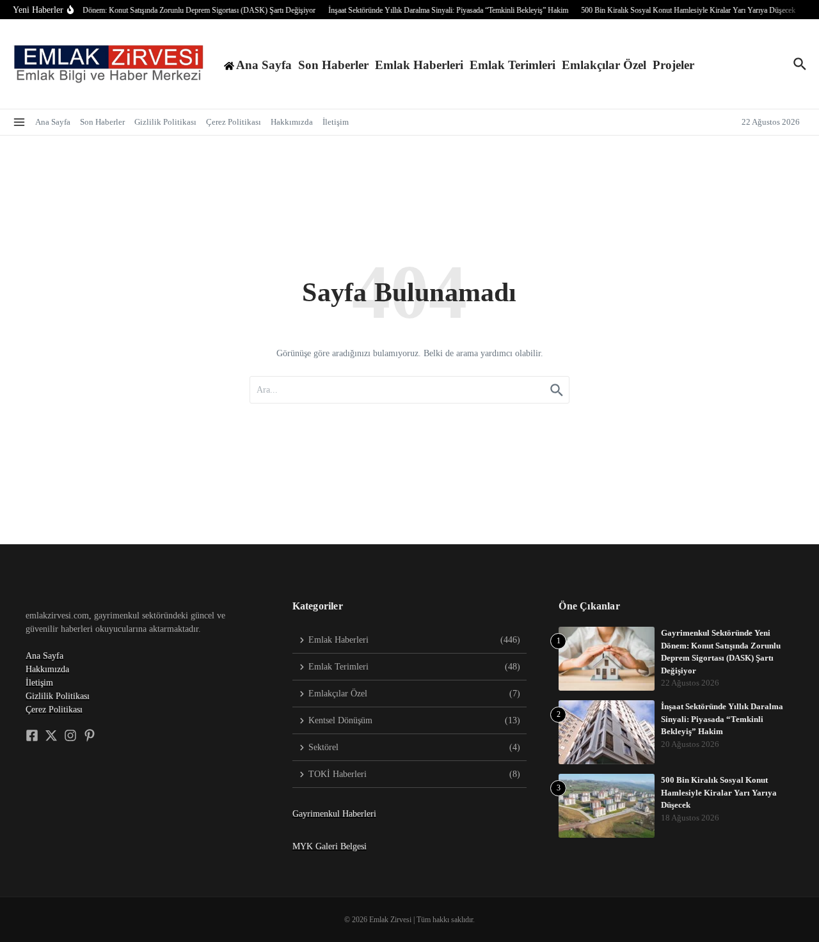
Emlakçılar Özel (604, 65)
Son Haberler (333, 65)
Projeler (673, 65)
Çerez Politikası (233, 122)
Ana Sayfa (52, 122)
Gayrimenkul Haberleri (334, 814)
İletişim (335, 122)
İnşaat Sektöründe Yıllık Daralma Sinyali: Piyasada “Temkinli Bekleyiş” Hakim (722, 719)
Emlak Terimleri (512, 65)
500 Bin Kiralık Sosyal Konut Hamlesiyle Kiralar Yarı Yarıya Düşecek (719, 792)
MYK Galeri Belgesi (329, 846)
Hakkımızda (292, 122)
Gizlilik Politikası (165, 122)
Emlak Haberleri (419, 65)
